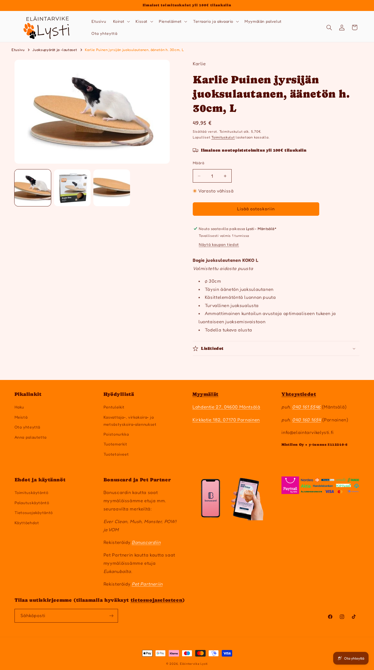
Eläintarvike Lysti (194, 664)
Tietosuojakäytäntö (34, 512)
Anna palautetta (31, 437)
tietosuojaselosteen (156, 600)
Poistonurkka (116, 434)
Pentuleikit (114, 407)
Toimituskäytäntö (31, 492)
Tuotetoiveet (116, 454)
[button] (121, 21)
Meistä (21, 417)
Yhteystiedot (298, 394)
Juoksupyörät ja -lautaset (54, 49)
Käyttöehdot (27, 522)
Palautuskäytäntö (32, 502)
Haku (19, 407)
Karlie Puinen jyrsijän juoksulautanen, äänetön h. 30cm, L (134, 49)
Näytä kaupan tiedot (219, 244)
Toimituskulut (223, 137)
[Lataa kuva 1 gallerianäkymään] (33, 187)
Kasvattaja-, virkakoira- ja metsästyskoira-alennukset (130, 421)
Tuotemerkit (115, 444)
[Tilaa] (111, 615)
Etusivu (17, 49)
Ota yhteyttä (28, 427)
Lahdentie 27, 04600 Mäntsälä (226, 407)
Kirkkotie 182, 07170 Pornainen (226, 419)
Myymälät (205, 394)
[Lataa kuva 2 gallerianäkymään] (72, 187)
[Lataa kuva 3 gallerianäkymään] (111, 187)
